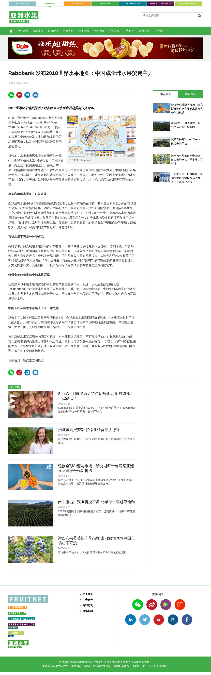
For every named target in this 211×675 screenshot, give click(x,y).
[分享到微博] (19, 95)
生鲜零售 (68, 30)
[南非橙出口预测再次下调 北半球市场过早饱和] (161, 126)
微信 (137, 604)
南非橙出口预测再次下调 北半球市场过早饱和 (96, 502)
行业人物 (83, 30)
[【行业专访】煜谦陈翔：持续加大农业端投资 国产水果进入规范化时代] (161, 177)
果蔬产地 (53, 30)
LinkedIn (130, 619)
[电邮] (35, 95)
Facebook (186, 619)
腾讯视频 (165, 604)
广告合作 (129, 30)
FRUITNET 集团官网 (22, 3)
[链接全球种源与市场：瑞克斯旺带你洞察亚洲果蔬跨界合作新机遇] (161, 108)
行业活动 (98, 30)
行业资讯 (22, 30)
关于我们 (159, 30)
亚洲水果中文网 (50, 3)
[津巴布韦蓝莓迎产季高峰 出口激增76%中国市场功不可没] (161, 159)
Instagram (172, 619)
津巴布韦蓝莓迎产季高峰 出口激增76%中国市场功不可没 (187, 159)
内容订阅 (113, 30)
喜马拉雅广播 (180, 604)
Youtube (158, 619)
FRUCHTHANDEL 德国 (133, 3)
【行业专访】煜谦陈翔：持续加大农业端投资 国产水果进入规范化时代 (187, 178)
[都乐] (105, 48)
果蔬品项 (38, 30)
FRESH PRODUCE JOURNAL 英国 (160, 3)
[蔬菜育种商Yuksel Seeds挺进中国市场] (161, 142)
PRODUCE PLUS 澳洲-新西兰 (188, 3)
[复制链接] (27, 95)
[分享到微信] (11, 95)
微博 (151, 604)
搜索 (199, 15)
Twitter (144, 619)
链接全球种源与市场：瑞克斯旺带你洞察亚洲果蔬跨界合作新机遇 (187, 108)
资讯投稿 (144, 30)
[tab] (165, 94)
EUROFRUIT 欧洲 (77, 3)
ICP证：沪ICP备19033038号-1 (150, 666)
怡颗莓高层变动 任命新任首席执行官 (89, 430)
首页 (9, 29)
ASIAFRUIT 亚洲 (105, 3)
